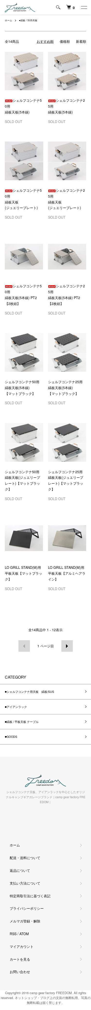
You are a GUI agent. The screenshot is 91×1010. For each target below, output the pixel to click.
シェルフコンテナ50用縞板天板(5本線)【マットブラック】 (22, 387)
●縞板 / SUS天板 (28, 20)
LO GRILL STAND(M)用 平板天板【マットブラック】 (23, 573)
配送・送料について (25, 857)
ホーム (8, 20)
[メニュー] (83, 7)
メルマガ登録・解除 (25, 921)
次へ (67, 646)
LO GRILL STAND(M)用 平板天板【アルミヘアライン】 (66, 573)
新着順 (81, 41)
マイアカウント (21, 946)
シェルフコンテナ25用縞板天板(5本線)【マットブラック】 (65, 387)
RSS (13, 933)
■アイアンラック (16, 707)
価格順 (65, 41)
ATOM (24, 933)
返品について (20, 870)
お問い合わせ (20, 971)
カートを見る (20, 959)
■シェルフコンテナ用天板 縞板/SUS (29, 691)
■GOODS (11, 736)
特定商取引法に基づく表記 (30, 895)
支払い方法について (25, 883)
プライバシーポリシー (27, 908)
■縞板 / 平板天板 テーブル (22, 721)
